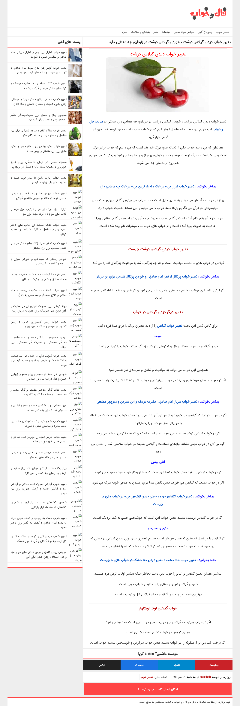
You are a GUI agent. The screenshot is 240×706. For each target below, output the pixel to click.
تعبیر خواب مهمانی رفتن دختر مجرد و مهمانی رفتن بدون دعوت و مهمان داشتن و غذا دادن (39, 101)
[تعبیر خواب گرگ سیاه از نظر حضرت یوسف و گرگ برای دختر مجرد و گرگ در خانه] (75, 92)
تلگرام (177, 665)
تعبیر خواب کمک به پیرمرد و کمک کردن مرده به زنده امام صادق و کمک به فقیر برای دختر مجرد (39, 523)
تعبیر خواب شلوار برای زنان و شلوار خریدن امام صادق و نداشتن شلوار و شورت (39, 54)
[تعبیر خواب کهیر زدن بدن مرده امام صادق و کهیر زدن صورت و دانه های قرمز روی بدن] (75, 76)
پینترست (213, 665)
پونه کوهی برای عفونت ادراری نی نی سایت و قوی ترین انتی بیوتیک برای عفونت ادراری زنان (39, 308)
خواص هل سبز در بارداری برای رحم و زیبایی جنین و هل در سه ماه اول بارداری (39, 376)
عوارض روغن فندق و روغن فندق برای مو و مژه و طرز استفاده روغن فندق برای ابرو (39, 554)
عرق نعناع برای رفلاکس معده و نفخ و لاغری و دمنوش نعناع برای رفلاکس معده (39, 407)
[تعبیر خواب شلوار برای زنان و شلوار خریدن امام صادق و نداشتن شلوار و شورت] (75, 60)
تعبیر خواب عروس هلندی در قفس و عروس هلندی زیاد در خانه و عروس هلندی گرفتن (39, 195)
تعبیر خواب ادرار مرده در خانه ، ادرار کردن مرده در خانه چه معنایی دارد (147, 186)
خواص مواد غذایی (184, 32)
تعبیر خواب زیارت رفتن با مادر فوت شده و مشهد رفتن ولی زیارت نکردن (39, 180)
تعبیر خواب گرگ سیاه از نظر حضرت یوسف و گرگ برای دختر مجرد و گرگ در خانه (39, 85)
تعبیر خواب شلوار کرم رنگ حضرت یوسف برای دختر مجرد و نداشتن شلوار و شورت (39, 423)
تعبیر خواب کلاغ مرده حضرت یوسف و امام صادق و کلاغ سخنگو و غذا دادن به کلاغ (39, 292)
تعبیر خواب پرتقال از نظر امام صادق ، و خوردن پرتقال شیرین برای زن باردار (147, 276)
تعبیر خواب (222, 32)
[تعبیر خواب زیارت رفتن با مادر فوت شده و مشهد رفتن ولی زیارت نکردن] (75, 186)
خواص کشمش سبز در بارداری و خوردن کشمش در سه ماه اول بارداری (39, 504)
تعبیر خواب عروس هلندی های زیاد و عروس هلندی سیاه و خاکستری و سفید (39, 455)
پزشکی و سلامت (140, 32)
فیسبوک (139, 665)
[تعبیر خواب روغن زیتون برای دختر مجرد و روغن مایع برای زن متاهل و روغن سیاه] (75, 155)
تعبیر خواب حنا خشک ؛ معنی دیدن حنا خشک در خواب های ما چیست (148, 560)
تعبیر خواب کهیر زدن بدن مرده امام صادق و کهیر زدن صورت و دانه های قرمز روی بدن (39, 70)
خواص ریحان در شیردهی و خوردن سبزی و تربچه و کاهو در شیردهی (39, 261)
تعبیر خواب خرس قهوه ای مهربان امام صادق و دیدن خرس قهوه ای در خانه (39, 439)
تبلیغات (166, 32)
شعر (156, 32)
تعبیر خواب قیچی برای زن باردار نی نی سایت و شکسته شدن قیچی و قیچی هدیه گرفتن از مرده (39, 360)
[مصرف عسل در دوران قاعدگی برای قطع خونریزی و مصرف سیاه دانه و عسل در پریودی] (75, 170)
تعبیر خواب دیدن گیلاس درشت (158, 54)
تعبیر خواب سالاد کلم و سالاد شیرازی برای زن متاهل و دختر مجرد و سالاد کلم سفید (39, 133)
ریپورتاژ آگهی (205, 32)
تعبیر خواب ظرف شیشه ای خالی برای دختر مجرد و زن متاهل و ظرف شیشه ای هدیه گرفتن (39, 229)
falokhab (205, 677)
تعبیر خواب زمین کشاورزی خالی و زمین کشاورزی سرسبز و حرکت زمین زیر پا (39, 324)
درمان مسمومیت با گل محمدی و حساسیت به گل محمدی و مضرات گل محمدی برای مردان (39, 342)
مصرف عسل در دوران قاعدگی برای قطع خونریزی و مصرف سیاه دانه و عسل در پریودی (39, 164)
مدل (124, 32)
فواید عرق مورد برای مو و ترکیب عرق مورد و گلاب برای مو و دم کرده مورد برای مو (39, 211)
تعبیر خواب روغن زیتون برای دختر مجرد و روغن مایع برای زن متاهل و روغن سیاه (39, 148)
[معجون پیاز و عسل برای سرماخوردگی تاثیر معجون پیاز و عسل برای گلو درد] (75, 123)
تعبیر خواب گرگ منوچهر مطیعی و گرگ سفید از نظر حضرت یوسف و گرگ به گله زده (39, 392)
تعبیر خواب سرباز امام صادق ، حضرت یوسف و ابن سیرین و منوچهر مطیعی (147, 401)
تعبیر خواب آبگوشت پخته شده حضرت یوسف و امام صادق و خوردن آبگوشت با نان (39, 277)
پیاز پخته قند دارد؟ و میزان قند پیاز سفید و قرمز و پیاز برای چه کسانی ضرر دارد (39, 470)
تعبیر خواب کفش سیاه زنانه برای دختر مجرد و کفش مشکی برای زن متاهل (39, 245)
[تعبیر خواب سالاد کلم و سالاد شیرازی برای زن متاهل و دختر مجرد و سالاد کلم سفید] (75, 139)
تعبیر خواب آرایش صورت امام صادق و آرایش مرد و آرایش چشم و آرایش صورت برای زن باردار (39, 489)
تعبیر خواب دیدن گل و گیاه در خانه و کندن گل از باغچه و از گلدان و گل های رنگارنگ (39, 538)
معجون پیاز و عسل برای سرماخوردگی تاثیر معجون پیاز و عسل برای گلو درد (39, 117)
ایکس (102, 665)
